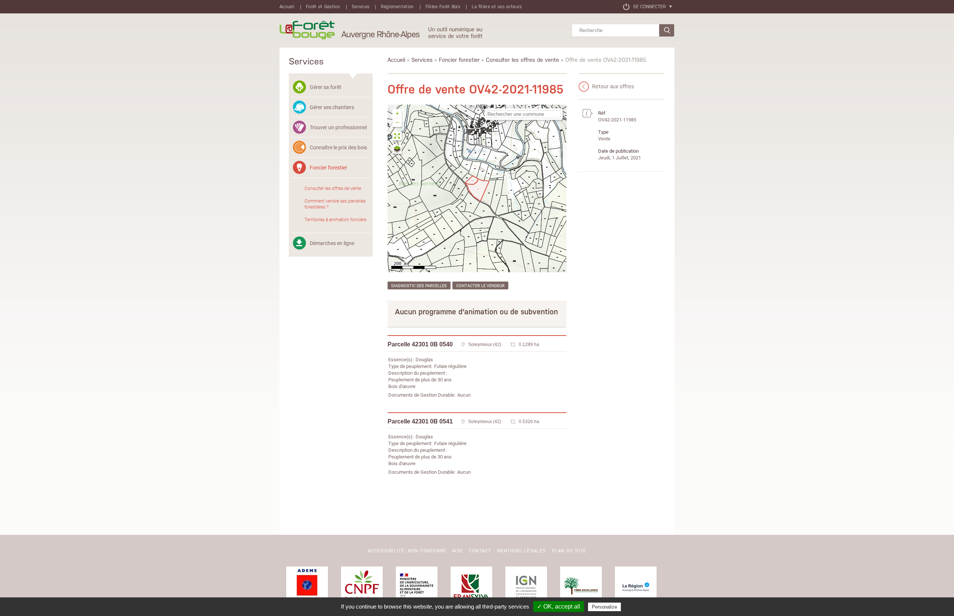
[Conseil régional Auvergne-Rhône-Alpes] (636, 587)
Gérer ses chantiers (332, 107)
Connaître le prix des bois (338, 147)
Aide (457, 550)
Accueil (286, 6)
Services (360, 6)
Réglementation (397, 6)
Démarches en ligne (332, 243)
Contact (480, 550)
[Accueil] (307, 30)
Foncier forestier (328, 167)
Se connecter (649, 6)
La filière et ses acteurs (497, 6)
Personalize (604, 607)
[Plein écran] (397, 136)
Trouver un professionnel (338, 127)
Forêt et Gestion (323, 6)
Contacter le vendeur (480, 285)
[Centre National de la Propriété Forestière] (362, 587)
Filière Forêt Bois (443, 6)
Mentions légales (521, 550)
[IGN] (526, 587)
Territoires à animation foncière (335, 219)
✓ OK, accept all (558, 606)
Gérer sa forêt (325, 87)
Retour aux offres (613, 86)
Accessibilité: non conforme (407, 550)
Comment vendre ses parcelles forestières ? (335, 204)
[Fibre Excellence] (581, 587)
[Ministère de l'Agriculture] (416, 587)
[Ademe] (307, 587)
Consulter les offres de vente (332, 188)
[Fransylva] (471, 587)
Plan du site (569, 550)
